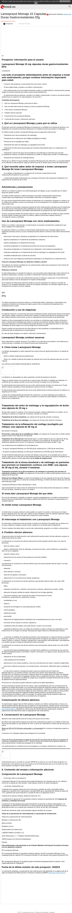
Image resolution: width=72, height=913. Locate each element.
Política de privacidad (41, 912)
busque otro (67, 14)
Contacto (52, 912)
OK (36, 3)
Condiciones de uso (28, 912)
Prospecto (9, 23)
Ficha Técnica (25, 23)
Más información (65, 1)
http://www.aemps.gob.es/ (57, 873)
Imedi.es (9, 6)
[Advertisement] (36, 40)
